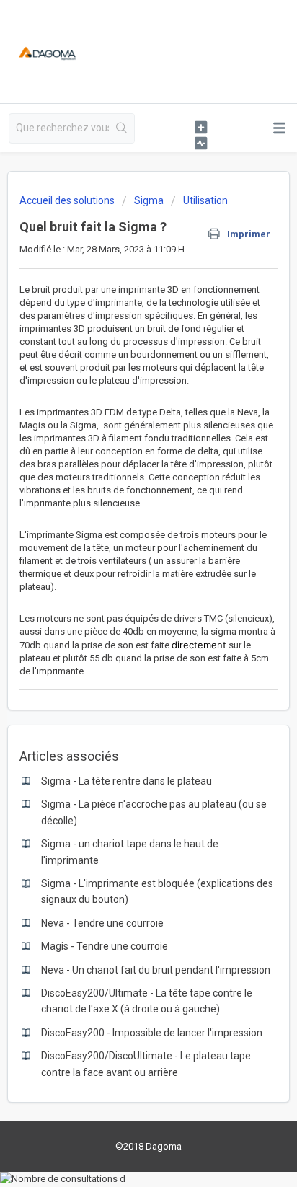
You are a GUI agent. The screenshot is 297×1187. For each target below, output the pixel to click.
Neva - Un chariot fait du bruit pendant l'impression (155, 970)
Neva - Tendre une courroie (102, 923)
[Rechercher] (121, 128)
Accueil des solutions (68, 200)
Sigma (149, 200)
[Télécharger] (121, 592)
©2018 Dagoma (148, 1146)
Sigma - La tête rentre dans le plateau (126, 781)
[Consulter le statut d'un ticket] (200, 143)
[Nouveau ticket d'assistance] (200, 127)
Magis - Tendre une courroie (104, 946)
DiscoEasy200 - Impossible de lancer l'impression (151, 1032)
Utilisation (205, 200)
